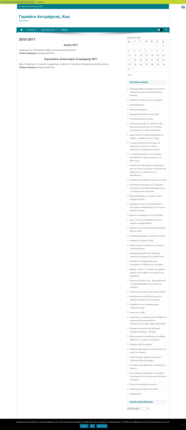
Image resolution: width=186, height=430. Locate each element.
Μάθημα (64, 30)
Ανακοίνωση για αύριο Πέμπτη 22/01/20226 (147, 292)
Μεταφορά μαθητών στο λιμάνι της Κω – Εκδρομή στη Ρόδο (146, 197)
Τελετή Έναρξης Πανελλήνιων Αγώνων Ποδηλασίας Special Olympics (145, 358)
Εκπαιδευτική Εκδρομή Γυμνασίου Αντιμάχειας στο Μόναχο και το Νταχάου (146, 263)
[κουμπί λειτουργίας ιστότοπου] (160, 30)
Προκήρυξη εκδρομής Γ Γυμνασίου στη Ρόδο (147, 236)
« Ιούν (129, 75)
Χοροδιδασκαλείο (137, 105)
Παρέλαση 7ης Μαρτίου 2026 (141, 241)
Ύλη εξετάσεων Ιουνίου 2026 (141, 119)
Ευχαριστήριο (135, 394)
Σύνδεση (40, 2)
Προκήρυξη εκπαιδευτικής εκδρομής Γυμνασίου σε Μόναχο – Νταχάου (145, 330)
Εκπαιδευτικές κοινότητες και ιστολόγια (17, 2)
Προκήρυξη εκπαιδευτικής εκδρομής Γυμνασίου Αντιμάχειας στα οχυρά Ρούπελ (147, 255)
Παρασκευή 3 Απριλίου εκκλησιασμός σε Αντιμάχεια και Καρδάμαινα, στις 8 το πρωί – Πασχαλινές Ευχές (148, 207)
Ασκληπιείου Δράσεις (139, 110)
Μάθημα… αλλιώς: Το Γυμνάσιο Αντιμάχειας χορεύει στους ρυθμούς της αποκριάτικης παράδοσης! (147, 272)
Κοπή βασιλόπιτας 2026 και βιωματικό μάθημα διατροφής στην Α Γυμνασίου (145, 298)
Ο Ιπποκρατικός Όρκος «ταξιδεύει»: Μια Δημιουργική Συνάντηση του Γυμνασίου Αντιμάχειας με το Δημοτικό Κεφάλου (146, 127)
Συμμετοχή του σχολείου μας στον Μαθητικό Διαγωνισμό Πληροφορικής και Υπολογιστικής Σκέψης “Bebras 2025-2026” (148, 320)
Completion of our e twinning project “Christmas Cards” (144, 306)
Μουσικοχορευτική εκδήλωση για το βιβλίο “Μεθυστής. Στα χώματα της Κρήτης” (147, 338)
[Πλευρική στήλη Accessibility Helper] (183, 7)
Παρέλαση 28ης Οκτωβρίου (141, 344)
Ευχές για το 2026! (137, 313)
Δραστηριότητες (48, 30)
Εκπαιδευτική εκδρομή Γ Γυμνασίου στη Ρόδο (148, 180)
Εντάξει (84, 426)
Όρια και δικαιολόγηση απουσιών (143, 384)
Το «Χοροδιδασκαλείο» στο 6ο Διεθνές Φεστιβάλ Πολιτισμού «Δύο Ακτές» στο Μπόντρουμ (146, 157)
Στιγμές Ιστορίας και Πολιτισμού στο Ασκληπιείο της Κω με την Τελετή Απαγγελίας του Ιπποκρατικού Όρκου (145, 146)
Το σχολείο (30, 30)
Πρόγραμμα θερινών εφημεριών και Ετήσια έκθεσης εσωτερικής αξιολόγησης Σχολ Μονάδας (147, 92)
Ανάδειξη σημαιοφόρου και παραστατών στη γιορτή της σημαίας (148, 350)
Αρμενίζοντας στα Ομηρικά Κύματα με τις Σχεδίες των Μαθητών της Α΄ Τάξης (147, 136)
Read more (102, 426)
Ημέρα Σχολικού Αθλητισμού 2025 (144, 389)
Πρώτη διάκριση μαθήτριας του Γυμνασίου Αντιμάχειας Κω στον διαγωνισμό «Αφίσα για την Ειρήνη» (148, 376)
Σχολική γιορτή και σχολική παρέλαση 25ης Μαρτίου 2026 (148, 229)
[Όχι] (183, 424)
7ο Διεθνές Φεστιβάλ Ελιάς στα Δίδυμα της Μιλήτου (147, 366)
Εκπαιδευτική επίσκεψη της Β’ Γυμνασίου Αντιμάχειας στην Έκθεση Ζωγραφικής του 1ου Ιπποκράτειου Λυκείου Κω (147, 188)
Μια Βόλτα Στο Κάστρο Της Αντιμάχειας (146, 100)
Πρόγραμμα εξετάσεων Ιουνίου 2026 (144, 114)
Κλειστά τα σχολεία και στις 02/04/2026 (146, 215)
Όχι (92, 426)
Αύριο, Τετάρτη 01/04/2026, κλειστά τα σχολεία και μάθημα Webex (146, 221)
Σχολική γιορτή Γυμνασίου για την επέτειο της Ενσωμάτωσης (147, 247)
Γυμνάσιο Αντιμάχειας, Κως (44, 16)
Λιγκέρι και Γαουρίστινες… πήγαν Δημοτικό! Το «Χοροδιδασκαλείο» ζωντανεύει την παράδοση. (148, 284)
